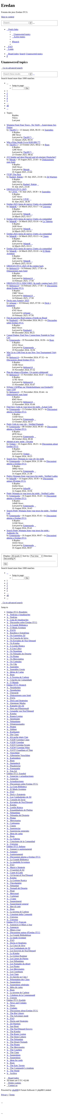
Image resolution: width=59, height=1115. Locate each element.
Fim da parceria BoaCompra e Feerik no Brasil (27, 318)
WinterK (13, 206)
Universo (47, 206)
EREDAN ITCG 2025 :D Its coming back (25, 266)
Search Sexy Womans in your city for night (25, 459)
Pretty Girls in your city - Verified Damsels (25, 424)
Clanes (46, 236)
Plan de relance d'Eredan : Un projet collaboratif (27, 372)
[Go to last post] (33, 137)
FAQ (50, 375)
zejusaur (12, 303)
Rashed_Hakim (16, 177)
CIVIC (15, 192)
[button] (7, 83)
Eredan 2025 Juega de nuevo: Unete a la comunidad (29, 204)
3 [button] (7, 96)
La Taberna (48, 221)
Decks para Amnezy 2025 (18, 300)
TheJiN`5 (13, 130)
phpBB (15, 1090)
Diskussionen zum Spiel (17, 271)
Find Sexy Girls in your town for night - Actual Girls (29, 407)
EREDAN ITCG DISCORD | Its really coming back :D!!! (32, 283)
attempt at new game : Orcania (20, 441)
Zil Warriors (52, 177)
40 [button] (8, 106)
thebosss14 (14, 268)
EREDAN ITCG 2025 (16, 189)
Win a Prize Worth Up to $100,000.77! (23, 142)
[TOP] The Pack (14, 174)
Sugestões (49, 130)
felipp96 (12, 478)
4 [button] (7, 98)
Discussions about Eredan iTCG (21, 360)
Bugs (47, 145)
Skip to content (7, 17)
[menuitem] (21, 34)
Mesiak (12, 159)
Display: (7, 556)
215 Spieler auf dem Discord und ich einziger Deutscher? (31, 157)
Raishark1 (13, 320)
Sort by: (26, 556)
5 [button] (7, 101)
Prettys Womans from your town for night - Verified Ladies (32, 476)
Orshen (12, 444)
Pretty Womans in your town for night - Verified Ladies (30, 493)
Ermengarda (14, 340)
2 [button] (7, 93)
